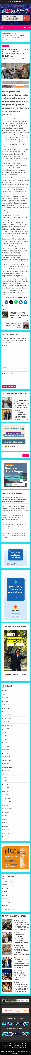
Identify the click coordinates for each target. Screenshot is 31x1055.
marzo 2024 (5, 788)
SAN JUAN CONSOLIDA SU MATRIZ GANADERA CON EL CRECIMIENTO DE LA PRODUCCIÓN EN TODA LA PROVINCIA (14, 500)
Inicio (3, 1043)
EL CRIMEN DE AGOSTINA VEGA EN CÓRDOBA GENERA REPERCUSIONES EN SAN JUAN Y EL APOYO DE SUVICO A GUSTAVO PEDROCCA (21, 418)
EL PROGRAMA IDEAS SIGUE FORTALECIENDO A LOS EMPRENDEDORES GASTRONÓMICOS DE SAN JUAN (21, 404)
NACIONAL (5, 892)
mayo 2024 (5, 781)
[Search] (29, 27)
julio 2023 (4, 816)
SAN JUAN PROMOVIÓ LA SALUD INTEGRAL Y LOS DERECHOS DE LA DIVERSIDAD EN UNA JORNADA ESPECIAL (21, 988)
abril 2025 (5, 743)
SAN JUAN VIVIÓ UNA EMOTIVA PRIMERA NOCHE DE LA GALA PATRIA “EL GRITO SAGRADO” (14, 535)
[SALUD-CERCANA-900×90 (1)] (15, 87)
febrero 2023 (5, 833)
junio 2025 (5, 736)
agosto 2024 (5, 770)
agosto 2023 (5, 812)
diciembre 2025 (6, 715)
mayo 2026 (5, 698)
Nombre (5, 367)
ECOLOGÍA (5, 888)
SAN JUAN (21, 306)
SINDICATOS (6, 46)
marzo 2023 (5, 829)
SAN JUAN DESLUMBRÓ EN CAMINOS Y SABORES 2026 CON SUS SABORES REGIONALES (14, 526)
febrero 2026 (5, 708)
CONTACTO (22, 1047)
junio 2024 (5, 777)
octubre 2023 (6, 805)
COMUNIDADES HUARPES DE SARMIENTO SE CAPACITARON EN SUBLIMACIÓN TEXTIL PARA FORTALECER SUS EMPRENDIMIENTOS (15, 509)
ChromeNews (24, 1051)
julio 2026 (4, 691)
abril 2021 (5, 836)
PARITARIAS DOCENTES (12, 306)
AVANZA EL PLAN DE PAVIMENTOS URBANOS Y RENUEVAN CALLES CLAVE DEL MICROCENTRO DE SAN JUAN (15, 518)
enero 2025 (5, 753)
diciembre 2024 (6, 757)
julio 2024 (4, 774)
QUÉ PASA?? (6, 58)
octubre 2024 (6, 763)
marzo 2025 (5, 746)
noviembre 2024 (6, 760)
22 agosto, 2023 (15, 58)
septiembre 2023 (7, 809)
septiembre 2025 (7, 725)
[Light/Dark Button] (25, 27)
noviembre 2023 (6, 802)
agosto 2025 (5, 729)
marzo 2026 (5, 704)
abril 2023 (5, 826)
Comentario (6, 345)
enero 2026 (5, 711)
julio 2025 (4, 732)
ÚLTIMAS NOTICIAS (8, 909)
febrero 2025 (5, 750)
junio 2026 (5, 694)
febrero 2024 (5, 791)
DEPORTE (4, 885)
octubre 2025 (6, 722)
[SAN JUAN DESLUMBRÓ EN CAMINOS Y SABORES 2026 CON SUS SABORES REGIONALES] (7, 962)
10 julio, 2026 (18, 967)
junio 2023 (5, 819)
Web (3, 379)
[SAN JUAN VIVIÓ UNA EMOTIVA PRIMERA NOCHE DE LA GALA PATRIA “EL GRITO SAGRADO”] (7, 974)
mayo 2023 (5, 823)
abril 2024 (5, 784)
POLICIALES (5, 895)
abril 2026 (5, 701)
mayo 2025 (5, 739)
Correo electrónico (8, 373)
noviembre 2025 (6, 718)
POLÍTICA (5, 899)
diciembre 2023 (6, 798)
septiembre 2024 (7, 767)
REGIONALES (6, 902)
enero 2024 (5, 795)
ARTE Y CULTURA (7, 881)
